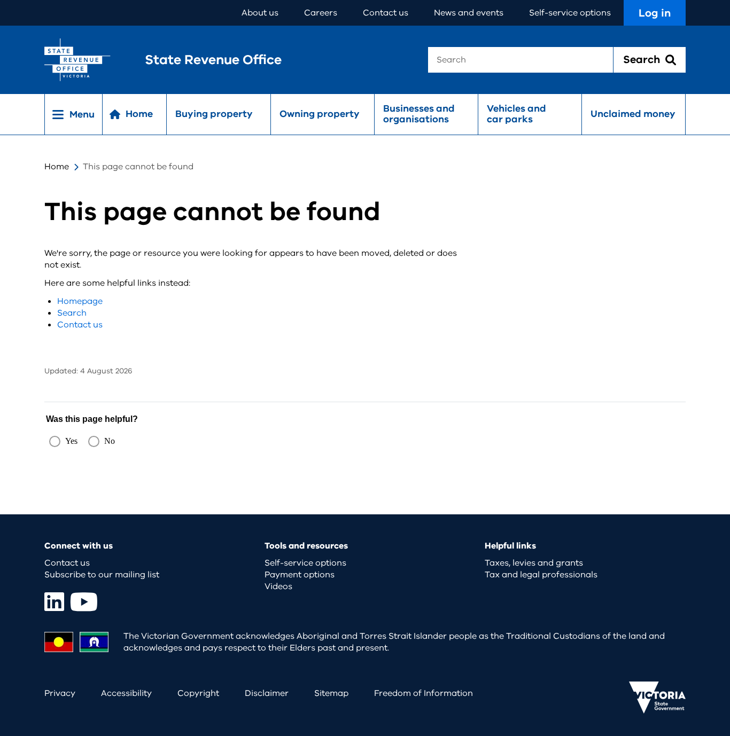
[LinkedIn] (54, 601)
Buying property (214, 113)
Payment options (300, 575)
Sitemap (331, 693)
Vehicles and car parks (516, 114)
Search (72, 313)
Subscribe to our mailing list (101, 575)
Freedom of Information (423, 693)
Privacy (59, 693)
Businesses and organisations (419, 114)
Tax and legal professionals (541, 575)
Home (56, 167)
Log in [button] (655, 13)
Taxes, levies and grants (534, 563)
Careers (320, 13)
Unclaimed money (633, 113)
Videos (278, 586)
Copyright (198, 693)
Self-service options (570, 13)
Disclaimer (267, 693)
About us (260, 13)
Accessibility (126, 693)
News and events (468, 13)
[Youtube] (84, 601)
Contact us (385, 13)
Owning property (319, 113)
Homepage (80, 301)
